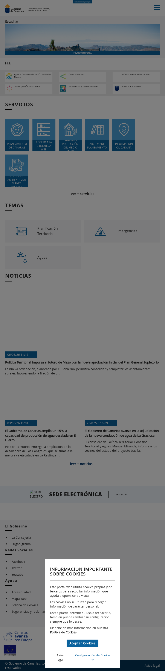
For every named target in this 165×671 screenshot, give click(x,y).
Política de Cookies (63, 632)
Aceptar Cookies (82, 643)
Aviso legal (60, 657)
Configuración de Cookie (92, 655)
